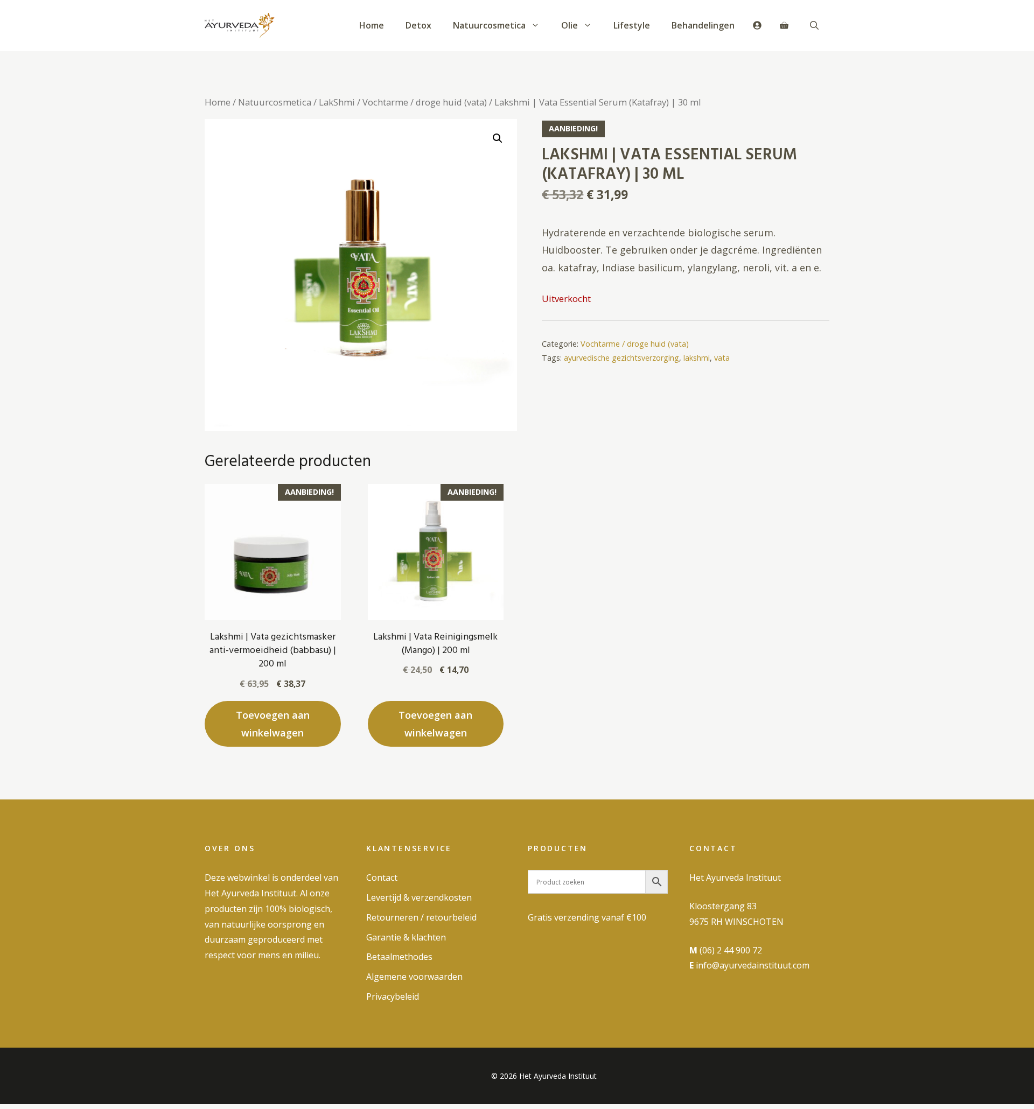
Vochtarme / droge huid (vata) (424, 102)
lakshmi (696, 358)
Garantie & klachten (406, 937)
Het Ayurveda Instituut (735, 877)
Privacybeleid (392, 996)
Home (371, 25)
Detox (418, 25)
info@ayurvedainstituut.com (752, 965)
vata (722, 358)
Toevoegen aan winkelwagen (273, 723)
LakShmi (337, 102)
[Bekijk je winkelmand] (784, 25)
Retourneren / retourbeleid (421, 917)
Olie (569, 25)
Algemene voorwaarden (414, 976)
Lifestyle (631, 25)
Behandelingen (703, 25)
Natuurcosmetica (489, 25)
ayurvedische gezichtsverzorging (621, 358)
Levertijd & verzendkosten (419, 897)
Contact (381, 877)
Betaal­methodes (399, 957)
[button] (814, 25)
